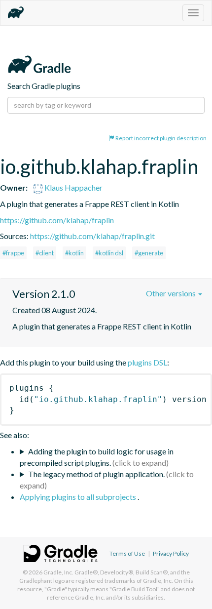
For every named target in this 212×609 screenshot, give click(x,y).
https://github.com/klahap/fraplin (57, 220)
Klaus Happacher (73, 187)
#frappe (13, 253)
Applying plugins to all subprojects (79, 496)
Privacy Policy (171, 553)
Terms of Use (127, 553)
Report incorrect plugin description (160, 138)
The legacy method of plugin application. (96, 474)
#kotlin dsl (109, 253)
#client (44, 253)
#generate (149, 253)
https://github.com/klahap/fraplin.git (92, 236)
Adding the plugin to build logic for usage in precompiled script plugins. (97, 457)
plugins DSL (147, 362)
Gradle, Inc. (58, 572)
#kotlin (74, 253)
